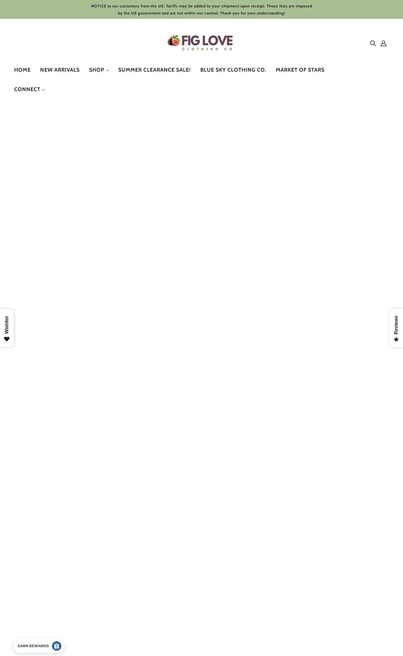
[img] (373, 43)
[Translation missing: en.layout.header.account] (383, 43)
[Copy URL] (237, 346)
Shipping (28, 599)
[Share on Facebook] (199, 346)
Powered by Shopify (39, 634)
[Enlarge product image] (110, 199)
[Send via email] (227, 346)
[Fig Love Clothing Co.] (202, 56)
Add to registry (295, 324)
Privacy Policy (33, 592)
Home (202, 125)
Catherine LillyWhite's (222, 166)
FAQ (23, 613)
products (219, 125)
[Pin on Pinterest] (218, 346)
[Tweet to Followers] (208, 346)
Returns (27, 585)
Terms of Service (35, 606)
